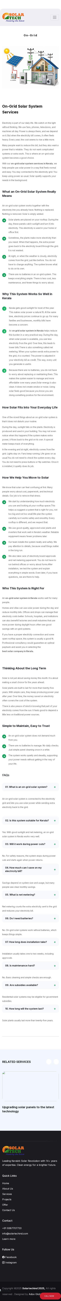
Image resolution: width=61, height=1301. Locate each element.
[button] (56, 1061)
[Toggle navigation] (54, 17)
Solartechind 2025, (33, 1288)
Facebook (11, 1257)
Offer (5, 1204)
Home (5, 1183)
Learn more (8, 1238)
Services (7, 1194)
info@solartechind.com (15, 1233)
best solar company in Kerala (17, 651)
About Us (7, 1188)
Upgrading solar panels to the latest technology (28, 1109)
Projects (6, 1199)
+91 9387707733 (11, 1228)
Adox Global (36, 1294)
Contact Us (8, 1210)
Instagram (11, 1262)
